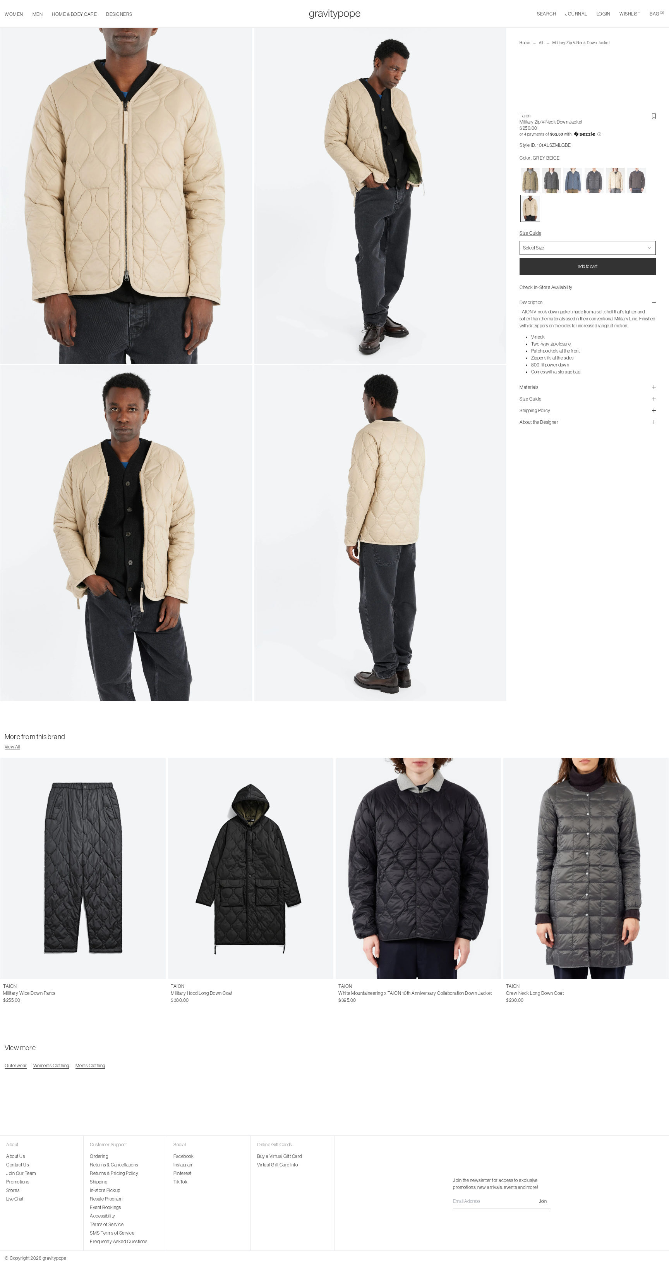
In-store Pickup (105, 1190)
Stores (12, 1190)
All (541, 43)
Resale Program (106, 1199)
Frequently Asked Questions (118, 1241)
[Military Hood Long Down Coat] (251, 868)
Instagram (183, 1165)
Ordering (99, 1156)
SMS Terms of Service (112, 1233)
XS (174, 993)
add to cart (587, 266)
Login (604, 14)
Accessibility (102, 1216)
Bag (657, 14)
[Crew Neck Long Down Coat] (586, 868)
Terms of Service (107, 1224)
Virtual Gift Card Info (277, 1165)
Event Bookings (105, 1207)
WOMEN (14, 14)
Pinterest (182, 1173)
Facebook (183, 1156)
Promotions (17, 1182)
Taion (525, 116)
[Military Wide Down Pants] (83, 868)
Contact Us (17, 1165)
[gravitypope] (334, 14)
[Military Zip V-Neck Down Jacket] (530, 180)
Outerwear (16, 1065)
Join (543, 1201)
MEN (38, 14)
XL (18, 993)
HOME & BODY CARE (74, 14)
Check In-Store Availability (546, 287)
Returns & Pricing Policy (114, 1173)
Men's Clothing (90, 1065)
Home (525, 43)
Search (546, 14)
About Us (15, 1156)
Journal (576, 14)
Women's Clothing (51, 1065)
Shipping (98, 1182)
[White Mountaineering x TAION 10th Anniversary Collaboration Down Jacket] (418, 868)
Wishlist (629, 14)
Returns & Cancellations (114, 1165)
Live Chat (14, 1199)
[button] (588, 134)
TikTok (180, 1182)
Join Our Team (21, 1173)
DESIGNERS (119, 14)
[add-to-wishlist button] (654, 116)
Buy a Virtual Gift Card (279, 1156)
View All (12, 747)
